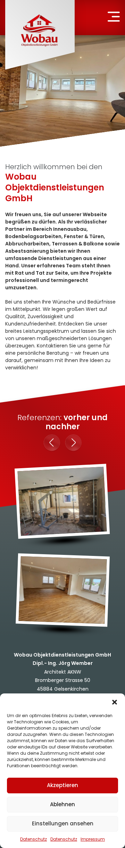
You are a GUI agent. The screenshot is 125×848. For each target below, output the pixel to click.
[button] (114, 702)
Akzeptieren (62, 785)
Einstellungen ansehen (62, 823)
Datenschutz (33, 839)
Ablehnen (62, 804)
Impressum (93, 839)
